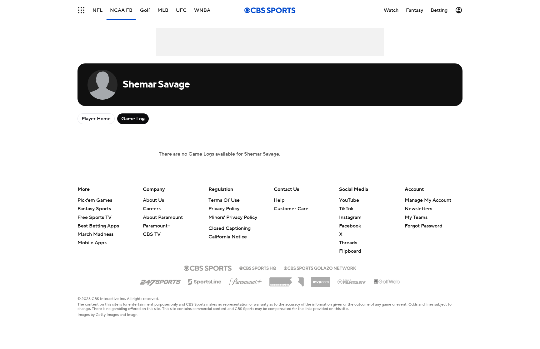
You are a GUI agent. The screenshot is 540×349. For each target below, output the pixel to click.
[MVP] (320, 279)
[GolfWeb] (387, 282)
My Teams (416, 217)
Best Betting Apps (98, 226)
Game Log (133, 119)
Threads (348, 243)
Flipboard (350, 251)
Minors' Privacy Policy (232, 217)
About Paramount (163, 217)
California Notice (227, 237)
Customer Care (291, 209)
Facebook (350, 226)
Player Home (96, 119)
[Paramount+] (245, 280)
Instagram (350, 217)
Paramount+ (156, 226)
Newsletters (418, 209)
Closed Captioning (229, 228)
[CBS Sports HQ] (257, 267)
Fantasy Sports (94, 209)
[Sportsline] (205, 281)
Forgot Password (423, 226)
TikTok (346, 209)
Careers (152, 209)
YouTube (349, 200)
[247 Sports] (160, 280)
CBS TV (152, 234)
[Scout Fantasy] (352, 281)
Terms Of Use (224, 200)
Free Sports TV (95, 217)
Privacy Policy (223, 209)
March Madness (95, 234)
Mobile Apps (92, 243)
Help (279, 200)
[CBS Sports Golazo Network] (320, 267)
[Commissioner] (286, 280)
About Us (153, 200)
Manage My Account (428, 200)
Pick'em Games (95, 200)
